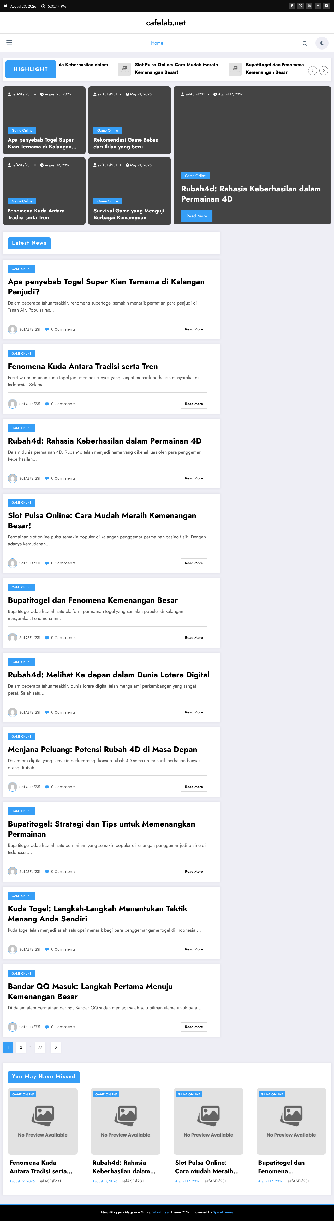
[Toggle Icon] (9, 43)
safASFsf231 (21, 94)
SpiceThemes (223, 1212)
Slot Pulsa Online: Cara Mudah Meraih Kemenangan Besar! (159, 68)
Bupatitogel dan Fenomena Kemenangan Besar (258, 68)
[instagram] (318, 6)
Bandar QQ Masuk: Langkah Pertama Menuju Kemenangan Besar (90, 991)
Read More (226, 216)
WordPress (161, 1212)
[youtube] (326, 6)
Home (157, 43)
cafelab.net (166, 22)
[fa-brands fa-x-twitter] (300, 6)
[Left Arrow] (312, 70)
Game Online (22, 130)
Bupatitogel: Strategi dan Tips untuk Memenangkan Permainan (101, 829)
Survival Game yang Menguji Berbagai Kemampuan (128, 214)
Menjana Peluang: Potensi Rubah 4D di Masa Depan (102, 749)
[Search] (305, 43)
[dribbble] (309, 6)
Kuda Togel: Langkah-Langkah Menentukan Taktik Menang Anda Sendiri (97, 913)
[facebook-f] (292, 6)
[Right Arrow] (324, 70)
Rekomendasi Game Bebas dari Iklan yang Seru (125, 143)
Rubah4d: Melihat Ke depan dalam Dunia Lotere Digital (109, 675)
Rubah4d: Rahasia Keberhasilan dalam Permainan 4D (105, 441)
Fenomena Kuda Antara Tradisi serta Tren (36, 214)
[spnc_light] (322, 43)
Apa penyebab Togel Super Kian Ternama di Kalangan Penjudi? (41, 143)
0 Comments (63, 329)
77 (40, 1047)
